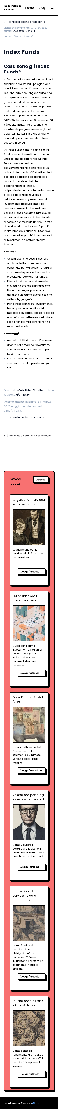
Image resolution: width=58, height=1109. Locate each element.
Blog (42, 8)
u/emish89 (23, 395)
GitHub (36, 1103)
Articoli (41, 479)
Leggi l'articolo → (31, 571)
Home (29, 8)
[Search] (52, 7)
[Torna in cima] (50, 1104)
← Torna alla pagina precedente (24, 22)
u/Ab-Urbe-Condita (24, 31)
